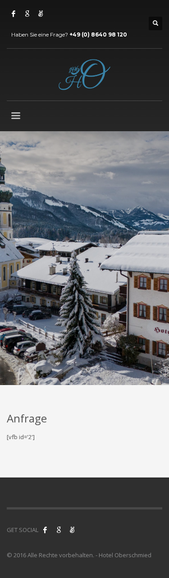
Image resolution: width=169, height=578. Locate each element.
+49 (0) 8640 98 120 (98, 34)
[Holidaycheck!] (72, 530)
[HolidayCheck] (40, 13)
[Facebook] (13, 13)
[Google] (27, 13)
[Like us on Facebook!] (45, 530)
